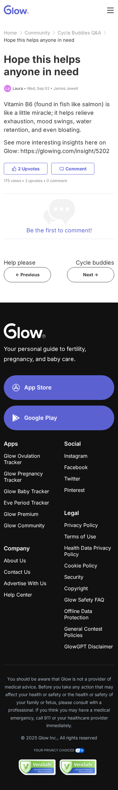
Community (37, 33)
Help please (20, 262)
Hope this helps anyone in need (39, 40)
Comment (76, 168)
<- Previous (27, 274)
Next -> (90, 274)
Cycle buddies (95, 262)
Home (10, 33)
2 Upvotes (29, 168)
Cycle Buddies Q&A (79, 33)
